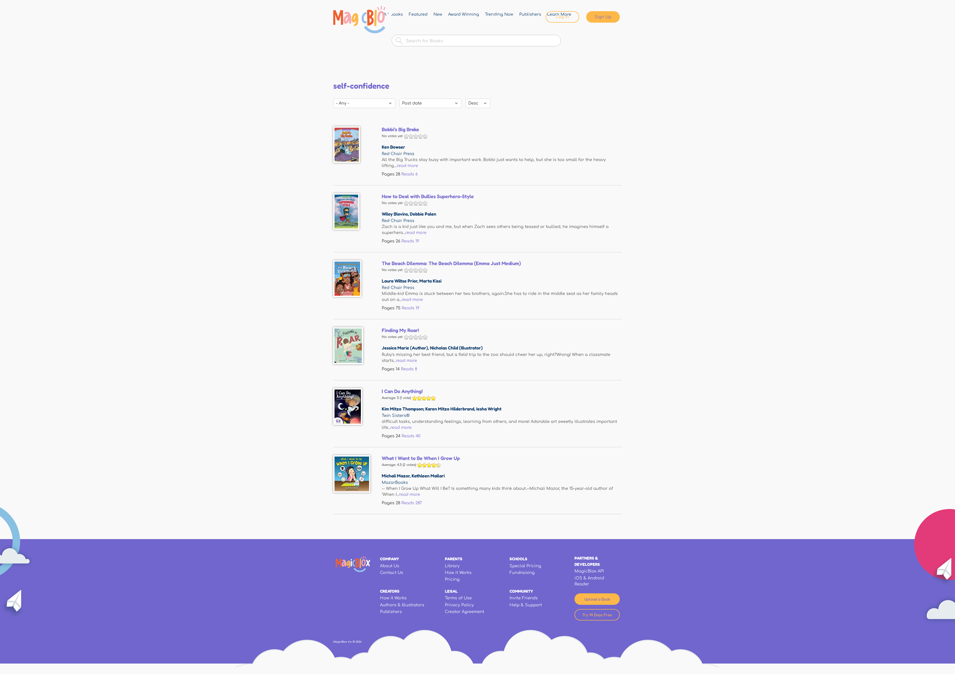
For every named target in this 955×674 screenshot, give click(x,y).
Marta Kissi (430, 280)
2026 (359, 641)
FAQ (496, 17)
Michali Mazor (396, 475)
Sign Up (603, 17)
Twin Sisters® (396, 415)
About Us (389, 566)
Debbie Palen (423, 214)
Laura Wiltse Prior (399, 280)
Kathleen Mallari (428, 475)
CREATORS (389, 591)
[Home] (363, 19)
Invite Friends (524, 598)
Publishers (391, 612)
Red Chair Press (398, 154)
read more (407, 166)
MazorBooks (395, 482)
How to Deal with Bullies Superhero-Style (428, 196)
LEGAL (451, 591)
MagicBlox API (589, 571)
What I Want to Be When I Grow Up (421, 458)
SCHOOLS (518, 558)
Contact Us (391, 572)
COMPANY (389, 558)
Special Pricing (525, 566)
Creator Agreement (464, 612)
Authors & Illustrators (402, 605)
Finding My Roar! (400, 330)
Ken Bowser (393, 147)
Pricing (452, 579)
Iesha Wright (488, 408)
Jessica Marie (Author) (405, 347)
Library (472, 17)
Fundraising (522, 572)
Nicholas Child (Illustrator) (456, 347)
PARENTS (453, 558)
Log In (562, 17)
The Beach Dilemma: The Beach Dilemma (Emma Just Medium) (451, 263)
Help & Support (526, 605)
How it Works (458, 572)
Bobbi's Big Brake (400, 129)
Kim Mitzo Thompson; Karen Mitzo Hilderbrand (428, 408)
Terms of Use (458, 598)
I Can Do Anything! (402, 391)
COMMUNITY (521, 591)
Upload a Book (597, 599)
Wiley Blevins (395, 214)
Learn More (524, 17)
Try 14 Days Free (597, 614)
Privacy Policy (459, 605)
